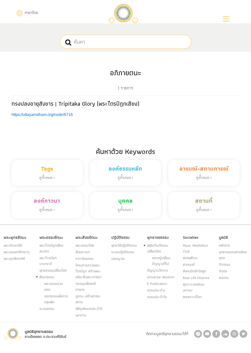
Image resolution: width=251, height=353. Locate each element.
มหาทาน (80, 315)
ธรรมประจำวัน (157, 297)
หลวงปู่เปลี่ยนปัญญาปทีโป (161, 261)
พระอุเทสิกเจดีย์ (14, 259)
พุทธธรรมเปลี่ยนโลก (53, 270)
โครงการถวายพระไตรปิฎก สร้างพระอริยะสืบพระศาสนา (88, 271)
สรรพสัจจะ (190, 258)
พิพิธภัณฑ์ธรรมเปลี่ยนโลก (157, 248)
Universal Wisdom (160, 277)
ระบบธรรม (46, 309)
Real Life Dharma (196, 278)
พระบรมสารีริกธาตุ (16, 252)
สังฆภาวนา (82, 252)
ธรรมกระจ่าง (156, 290)
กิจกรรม (224, 264)
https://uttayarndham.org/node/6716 (42, 115)
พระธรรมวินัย (84, 245)
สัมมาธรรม (46, 277)
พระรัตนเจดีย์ (13, 245)
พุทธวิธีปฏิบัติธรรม (124, 245)
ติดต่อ (223, 271)
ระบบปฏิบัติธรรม (122, 252)
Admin (224, 278)
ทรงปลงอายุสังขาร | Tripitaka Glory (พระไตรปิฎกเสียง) (75, 103)
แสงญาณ (118, 259)
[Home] (123, 13)
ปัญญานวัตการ (157, 270)
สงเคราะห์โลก (192, 297)
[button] (226, 19)
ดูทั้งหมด (46, 177)
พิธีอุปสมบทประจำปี (88, 309)
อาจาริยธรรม (84, 259)
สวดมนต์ (189, 264)
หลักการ (224, 245)
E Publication (157, 284)
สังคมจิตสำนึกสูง (194, 271)
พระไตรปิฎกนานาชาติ (48, 261)
